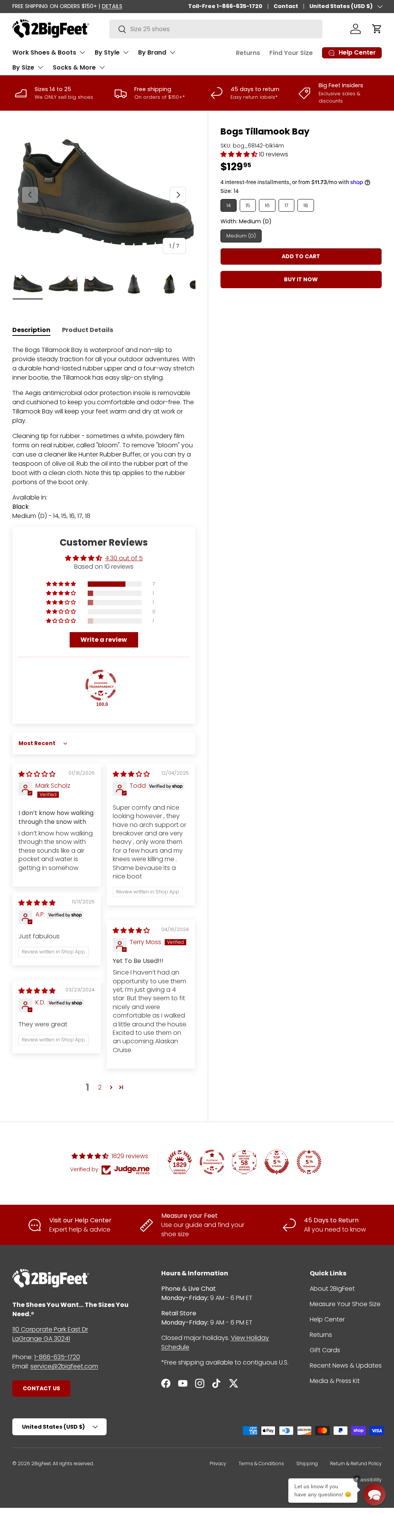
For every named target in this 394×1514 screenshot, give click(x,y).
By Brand (152, 52)
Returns (248, 52)
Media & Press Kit (335, 1380)
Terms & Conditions (261, 1463)
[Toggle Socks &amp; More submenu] (102, 67)
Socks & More (74, 67)
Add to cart (301, 256)
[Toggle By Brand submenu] (172, 52)
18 (305, 205)
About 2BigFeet (332, 1288)
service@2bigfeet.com (64, 1366)
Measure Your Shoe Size (345, 1304)
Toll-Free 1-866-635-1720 (225, 6)
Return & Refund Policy (356, 1463)
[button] (377, 28)
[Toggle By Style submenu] (125, 52)
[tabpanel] (103, 433)
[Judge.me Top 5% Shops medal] (276, 1162)
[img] (36, 774)
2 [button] (100, 1087)
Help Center (327, 1319)
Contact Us (41, 1388)
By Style (107, 52)
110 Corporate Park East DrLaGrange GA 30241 (50, 1334)
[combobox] (215, 29)
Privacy (218, 1463)
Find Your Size (291, 52)
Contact (286, 6)
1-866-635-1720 (57, 1357)
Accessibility (367, 1479)
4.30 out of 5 (124, 558)
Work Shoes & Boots (44, 52)
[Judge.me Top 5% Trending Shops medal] (309, 1162)
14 (228, 205)
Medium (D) (241, 235)
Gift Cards (325, 1350)
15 (247, 205)
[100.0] (100, 685)
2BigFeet (41, 1463)
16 (267, 205)
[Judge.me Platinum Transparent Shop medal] (212, 1162)
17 (286, 205)
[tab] (31, 329)
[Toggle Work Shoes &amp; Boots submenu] (82, 52)
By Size (23, 67)
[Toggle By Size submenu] (40, 67)
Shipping (307, 1463)
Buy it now (301, 279)
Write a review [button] (103, 639)
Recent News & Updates (346, 1365)
